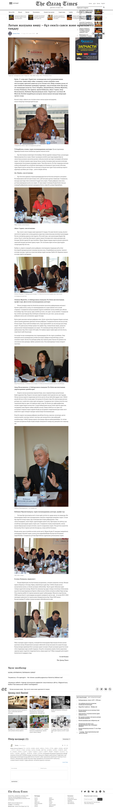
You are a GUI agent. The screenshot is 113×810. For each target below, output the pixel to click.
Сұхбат (71, 12)
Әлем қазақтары (38, 803)
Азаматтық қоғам (49, 12)
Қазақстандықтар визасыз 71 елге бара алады (90, 729)
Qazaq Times (16, 33)
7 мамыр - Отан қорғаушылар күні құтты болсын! (89, 732)
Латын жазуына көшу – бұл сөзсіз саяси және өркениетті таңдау (30, 689)
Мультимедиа (52, 804)
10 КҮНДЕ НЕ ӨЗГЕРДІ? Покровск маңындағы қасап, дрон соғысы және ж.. (86, 18)
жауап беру (65, 762)
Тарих (36, 800)
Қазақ (90, 3)
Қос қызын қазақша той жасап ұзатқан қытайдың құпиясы (90, 717)
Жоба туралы (71, 798)
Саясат (50, 798)
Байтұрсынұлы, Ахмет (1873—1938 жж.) (90, 700)
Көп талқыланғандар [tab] (94, 697)
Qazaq (98, 3)
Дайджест (51, 806)
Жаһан (20, 12)
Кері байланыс (71, 803)
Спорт (50, 803)
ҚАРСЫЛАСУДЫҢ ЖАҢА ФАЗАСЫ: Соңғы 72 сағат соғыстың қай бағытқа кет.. (86, 12)
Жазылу (100, 799)
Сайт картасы (71, 802)
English (103, 3)
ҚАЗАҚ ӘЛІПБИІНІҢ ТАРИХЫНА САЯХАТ (21, 672)
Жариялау (14, 781)
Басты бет (12, 12)
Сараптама (62, 12)
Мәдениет (51, 799)
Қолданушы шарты (72, 799)
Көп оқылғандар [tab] (82, 697)
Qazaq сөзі (37, 802)
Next (106, 18)
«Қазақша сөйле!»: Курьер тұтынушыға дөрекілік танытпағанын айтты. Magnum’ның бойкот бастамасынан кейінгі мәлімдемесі (38, 683)
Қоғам (27, 12)
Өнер (50, 800)
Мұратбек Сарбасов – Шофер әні (88, 707)
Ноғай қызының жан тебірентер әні (89, 720)
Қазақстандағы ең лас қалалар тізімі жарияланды (89, 711)
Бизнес (36, 806)
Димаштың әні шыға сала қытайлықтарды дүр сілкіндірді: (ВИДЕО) (88, 725)
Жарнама (70, 800)
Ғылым (50, 802)
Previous (7, 18)
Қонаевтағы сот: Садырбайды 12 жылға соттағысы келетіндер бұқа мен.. (85, 36)
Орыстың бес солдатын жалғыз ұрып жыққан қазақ (89, 714)
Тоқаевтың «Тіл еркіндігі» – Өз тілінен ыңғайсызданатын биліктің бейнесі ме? (35, 677)
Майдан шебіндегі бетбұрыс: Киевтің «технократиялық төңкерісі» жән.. (84, 30)
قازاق (94, 3)
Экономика (36, 12)
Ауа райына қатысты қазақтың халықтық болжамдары (87, 704)
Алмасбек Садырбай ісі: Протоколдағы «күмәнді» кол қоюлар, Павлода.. (86, 24)
